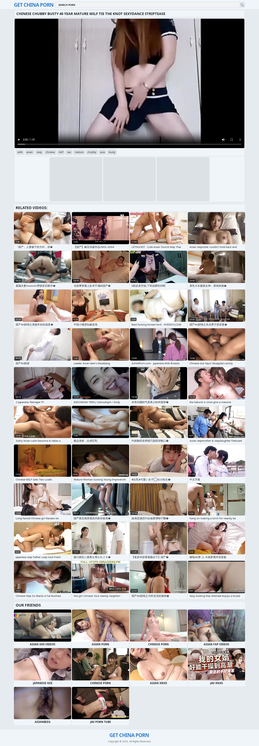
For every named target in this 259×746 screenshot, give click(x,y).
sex (69, 152)
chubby (91, 152)
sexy (39, 152)
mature (79, 152)
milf (61, 152)
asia (102, 152)
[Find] (242, 4)
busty (112, 152)
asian (29, 152)
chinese (50, 152)
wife (20, 152)
